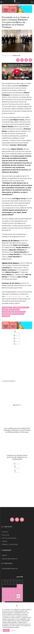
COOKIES (4, 541)
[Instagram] (17, 520)
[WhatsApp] (30, 60)
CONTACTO (5, 532)
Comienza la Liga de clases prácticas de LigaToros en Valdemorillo (17, 457)
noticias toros (20, 312)
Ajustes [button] (13, 630)
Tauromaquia (7, 314)
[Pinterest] (26, 60)
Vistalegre (6, 316)
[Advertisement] (17, 363)
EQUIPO (4, 555)
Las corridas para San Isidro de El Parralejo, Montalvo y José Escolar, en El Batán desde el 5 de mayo (17, 430)
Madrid (5, 309)
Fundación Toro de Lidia (21, 307)
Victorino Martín (18, 314)
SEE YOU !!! (17, 405)
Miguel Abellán (14, 309)
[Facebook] (18, 60)
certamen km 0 (7, 307)
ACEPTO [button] (6, 630)
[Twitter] (22, 60)
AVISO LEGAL (5, 535)
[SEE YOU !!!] (17, 394)
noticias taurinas (8, 312)
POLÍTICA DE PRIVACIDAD (9, 538)
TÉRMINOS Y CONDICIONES (10, 544)
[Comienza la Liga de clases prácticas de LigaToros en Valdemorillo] (17, 444)
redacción (16, 55)
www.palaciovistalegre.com (15, 296)
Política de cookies (13, 627)
